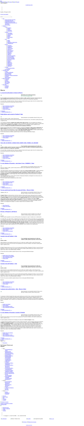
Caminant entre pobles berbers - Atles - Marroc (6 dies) (13, 289)
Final (3, 339)
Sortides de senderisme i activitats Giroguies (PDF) (6, 404)
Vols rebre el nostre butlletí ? (4, 14)
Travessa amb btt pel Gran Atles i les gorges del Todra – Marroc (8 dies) (17, 190)
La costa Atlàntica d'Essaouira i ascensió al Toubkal (12, 312)
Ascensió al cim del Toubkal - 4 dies (8, 236)
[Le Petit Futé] (3, 418)
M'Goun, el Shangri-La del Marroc (8, 211)
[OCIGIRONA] (24, 421)
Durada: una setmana (6, 109)
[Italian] (13, 2)
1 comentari (2, 186)
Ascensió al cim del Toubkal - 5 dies (8, 263)
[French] (6, 2)
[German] (10, 2)
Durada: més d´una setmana (8, 184)
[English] (2, 2)
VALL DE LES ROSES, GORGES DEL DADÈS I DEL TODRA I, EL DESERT (19, 142)
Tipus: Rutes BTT (6, 205)
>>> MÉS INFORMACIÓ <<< (6, 140)
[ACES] (51, 418)
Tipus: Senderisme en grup (7, 106)
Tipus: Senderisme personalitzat (8, 105)
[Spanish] (17, 2)
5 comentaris (2, 110)
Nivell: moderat (5, 137)
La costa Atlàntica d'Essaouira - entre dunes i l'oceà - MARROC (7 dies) (17, 163)
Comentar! (2, 139)
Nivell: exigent (5, 258)
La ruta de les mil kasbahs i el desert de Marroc (11, 92)
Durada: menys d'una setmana (8, 255)
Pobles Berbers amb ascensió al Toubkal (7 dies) (11, 114)
